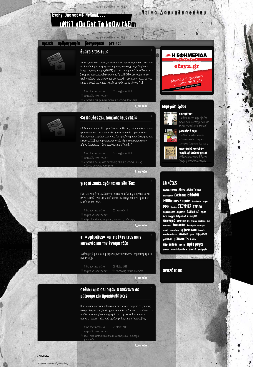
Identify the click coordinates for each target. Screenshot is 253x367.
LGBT (86, 336)
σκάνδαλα (138, 271)
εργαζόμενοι (188, 229)
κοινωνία (183, 234)
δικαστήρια (200, 225)
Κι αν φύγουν (186, 114)
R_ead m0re (141, 106)
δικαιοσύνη (179, 225)
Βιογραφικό (94, 43)
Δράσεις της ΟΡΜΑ (94, 52)
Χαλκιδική (193, 211)
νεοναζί (122, 100)
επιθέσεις (122, 162)
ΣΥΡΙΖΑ (197, 206)
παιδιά (193, 239)
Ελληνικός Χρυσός (176, 201)
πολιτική (182, 244)
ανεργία (171, 216)
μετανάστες (118, 219)
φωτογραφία (202, 249)
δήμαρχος (201, 221)
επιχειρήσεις (174, 230)
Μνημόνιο (174, 207)
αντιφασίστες (101, 100)
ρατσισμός (89, 339)
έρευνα (130, 271)
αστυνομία (169, 220)
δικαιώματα (96, 219)
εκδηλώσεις (113, 100)
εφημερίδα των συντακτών (95, 95)
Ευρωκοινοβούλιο (120, 336)
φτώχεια (192, 249)
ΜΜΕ (166, 206)
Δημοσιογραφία (168, 196)
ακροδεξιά (89, 100)
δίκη (208, 221)
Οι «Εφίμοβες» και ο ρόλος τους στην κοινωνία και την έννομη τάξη (110, 240)
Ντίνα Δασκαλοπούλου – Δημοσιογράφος (126, 20)
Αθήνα (87, 219)
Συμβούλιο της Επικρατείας (174, 212)
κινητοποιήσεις (170, 234)
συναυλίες (97, 165)
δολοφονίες (100, 162)
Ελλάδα (193, 195)
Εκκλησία (180, 195)
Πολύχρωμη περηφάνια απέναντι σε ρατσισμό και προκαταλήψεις (109, 293)
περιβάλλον (170, 244)
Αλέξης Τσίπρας (194, 189)
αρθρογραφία (69, 43)
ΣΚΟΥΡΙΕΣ (184, 206)
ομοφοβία (134, 336)
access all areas (170, 189)
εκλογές (165, 230)
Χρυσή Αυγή (132, 100)
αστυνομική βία (183, 221)
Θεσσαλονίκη (196, 201)
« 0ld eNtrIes (43, 356)
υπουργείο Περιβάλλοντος (179, 249)
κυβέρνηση (201, 234)
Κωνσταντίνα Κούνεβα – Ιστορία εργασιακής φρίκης (193, 151)
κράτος (192, 234)
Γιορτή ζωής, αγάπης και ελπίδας (107, 183)
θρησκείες (201, 230)
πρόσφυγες (129, 219)
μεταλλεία (167, 239)
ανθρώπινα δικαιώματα (186, 216)
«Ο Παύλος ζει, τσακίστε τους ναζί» (109, 118)
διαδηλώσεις (167, 226)
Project (115, 43)
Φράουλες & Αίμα (188, 131)
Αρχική (47, 43)
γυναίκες (194, 221)
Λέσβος (205, 202)
